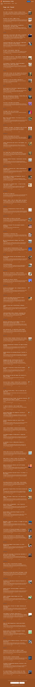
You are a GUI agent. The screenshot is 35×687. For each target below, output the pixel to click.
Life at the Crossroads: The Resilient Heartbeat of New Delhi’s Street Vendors (14, 555)
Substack (13, 685)
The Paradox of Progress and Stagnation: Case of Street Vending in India (14, 177)
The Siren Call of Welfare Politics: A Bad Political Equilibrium (15, 641)
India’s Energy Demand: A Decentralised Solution (14, 427)
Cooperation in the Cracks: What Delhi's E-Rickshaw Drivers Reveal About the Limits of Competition (14, 35)
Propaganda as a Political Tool (10, 233)
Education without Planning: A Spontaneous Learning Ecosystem (14, 159)
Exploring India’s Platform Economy (11, 656)
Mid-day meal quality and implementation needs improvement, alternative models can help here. (15, 393)
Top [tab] (7, 9)
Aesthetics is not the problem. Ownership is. (13, 79)
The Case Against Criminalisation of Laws (12, 248)
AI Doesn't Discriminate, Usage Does (11, 50)
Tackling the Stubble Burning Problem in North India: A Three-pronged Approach (13, 298)
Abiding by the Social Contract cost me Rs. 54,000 (11, 98)
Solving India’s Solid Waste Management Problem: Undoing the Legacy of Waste (14, 631)
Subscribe (28, 1)
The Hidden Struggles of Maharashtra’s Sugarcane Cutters (14, 435)
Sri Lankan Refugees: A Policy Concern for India (14, 671)
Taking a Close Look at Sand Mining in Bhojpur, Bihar (14, 306)
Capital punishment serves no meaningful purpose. (11, 227)
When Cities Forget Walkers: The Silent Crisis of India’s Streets (14, 118)
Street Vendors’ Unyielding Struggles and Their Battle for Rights (14, 512)
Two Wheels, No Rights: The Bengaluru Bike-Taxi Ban (15, 127)
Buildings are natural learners (10, 279)
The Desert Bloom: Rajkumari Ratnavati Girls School (15, 338)
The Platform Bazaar (7, 264)
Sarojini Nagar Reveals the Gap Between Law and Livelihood (14, 257)
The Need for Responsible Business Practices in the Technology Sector (14, 664)
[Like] (3, 61)
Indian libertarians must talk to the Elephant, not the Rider (15, 143)
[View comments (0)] (11, 23)
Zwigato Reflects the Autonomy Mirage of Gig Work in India (15, 353)
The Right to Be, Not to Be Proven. (11, 111)
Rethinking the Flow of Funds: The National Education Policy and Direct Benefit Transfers (15, 399)
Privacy (18, 680)
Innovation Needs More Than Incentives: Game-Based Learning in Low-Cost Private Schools (14, 43)
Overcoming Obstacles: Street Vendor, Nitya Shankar (14, 482)
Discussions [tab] (10, 9)
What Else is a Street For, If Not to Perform (13, 272)
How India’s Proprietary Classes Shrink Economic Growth (14, 368)
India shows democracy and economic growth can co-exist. (12, 315)
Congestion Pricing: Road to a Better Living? (13, 650)
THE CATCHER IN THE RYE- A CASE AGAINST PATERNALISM (15, 56)
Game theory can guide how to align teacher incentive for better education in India (15, 408)
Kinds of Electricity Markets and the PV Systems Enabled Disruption (14, 465)
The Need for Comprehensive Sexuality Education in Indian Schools (14, 581)
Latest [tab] (5, 9)
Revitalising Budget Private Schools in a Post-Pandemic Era (14, 545)
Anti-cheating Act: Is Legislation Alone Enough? (14, 329)
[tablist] (8, 9)
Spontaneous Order (8, 29)
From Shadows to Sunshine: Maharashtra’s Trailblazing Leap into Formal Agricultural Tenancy (15, 614)
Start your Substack (15, 682)
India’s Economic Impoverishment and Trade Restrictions (12, 597)
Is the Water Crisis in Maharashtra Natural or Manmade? (13, 443)
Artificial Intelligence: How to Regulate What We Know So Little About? (14, 288)
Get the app (22, 682)
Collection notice (24, 680)
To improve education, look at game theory (12, 405)
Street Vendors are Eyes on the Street (11, 218)
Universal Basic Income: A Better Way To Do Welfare (15, 382)
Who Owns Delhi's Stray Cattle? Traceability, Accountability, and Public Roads (13, 26)
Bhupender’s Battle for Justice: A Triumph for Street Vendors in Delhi (15, 522)
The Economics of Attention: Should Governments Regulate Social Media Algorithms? (13, 64)
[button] (1, 3)
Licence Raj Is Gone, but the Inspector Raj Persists (15, 73)
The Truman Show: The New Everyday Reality (12, 152)
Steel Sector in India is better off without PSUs (14, 458)
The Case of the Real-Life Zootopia (11, 102)
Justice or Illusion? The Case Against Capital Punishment (13, 225)
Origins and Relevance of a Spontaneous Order (13, 535)
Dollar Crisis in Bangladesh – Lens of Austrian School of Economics (14, 505)
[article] (17, 14)
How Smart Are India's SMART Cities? (11, 18)
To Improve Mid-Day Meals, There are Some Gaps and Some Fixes (14, 391)
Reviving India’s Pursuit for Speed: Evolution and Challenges (14, 606)
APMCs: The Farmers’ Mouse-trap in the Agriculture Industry (14, 497)
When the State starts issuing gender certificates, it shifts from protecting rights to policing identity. (14, 113)
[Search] (31, 9)
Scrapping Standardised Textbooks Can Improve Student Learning (15, 345)
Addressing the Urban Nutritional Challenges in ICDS (15, 572)
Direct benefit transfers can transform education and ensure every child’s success (14, 401)
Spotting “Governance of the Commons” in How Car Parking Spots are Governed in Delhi (14, 322)
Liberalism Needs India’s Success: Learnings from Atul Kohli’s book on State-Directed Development (14, 313)
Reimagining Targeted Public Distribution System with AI (15, 489)
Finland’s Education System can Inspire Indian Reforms (13, 421)
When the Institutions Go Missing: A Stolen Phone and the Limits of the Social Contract (15, 96)
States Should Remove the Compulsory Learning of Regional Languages (14, 413)
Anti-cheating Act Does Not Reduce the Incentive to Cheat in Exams (14, 376)
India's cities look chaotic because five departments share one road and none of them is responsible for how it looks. (14, 81)
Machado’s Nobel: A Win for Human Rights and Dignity (15, 200)
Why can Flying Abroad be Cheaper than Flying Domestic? (13, 241)
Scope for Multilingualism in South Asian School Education (14, 624)
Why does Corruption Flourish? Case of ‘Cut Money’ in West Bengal (15, 473)
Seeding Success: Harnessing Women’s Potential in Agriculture (14, 589)
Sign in (32, 1)
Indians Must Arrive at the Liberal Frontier (13, 451)
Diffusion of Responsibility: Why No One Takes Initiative (13, 209)
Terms (20, 680)
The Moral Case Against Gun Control (11, 136)
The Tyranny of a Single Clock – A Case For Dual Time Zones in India (14, 184)
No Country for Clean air (8, 193)
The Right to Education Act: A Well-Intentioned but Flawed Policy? (14, 169)
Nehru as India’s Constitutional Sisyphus (12, 563)
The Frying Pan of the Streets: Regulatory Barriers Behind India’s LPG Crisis (14, 89)
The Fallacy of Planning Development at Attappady (14, 529)
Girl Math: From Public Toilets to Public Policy (14, 12)
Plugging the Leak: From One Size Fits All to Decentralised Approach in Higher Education (13, 360)
